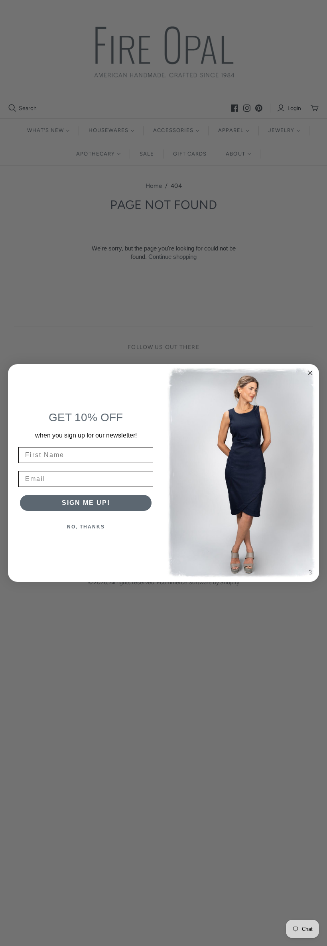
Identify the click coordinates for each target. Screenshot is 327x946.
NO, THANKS (86, 527)
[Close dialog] (310, 373)
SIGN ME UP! (86, 502)
